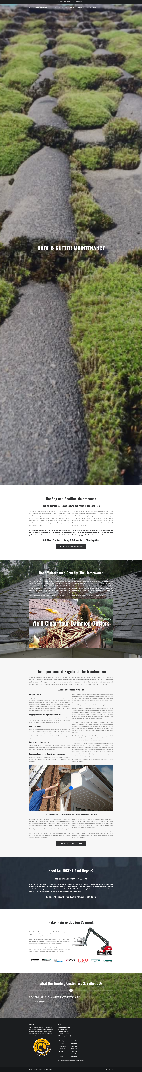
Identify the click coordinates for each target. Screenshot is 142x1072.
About (72, 7)
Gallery (88, 7)
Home (58, 7)
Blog (94, 7)
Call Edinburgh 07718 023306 (71, 865)
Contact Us (80, 7)
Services (64, 7)
